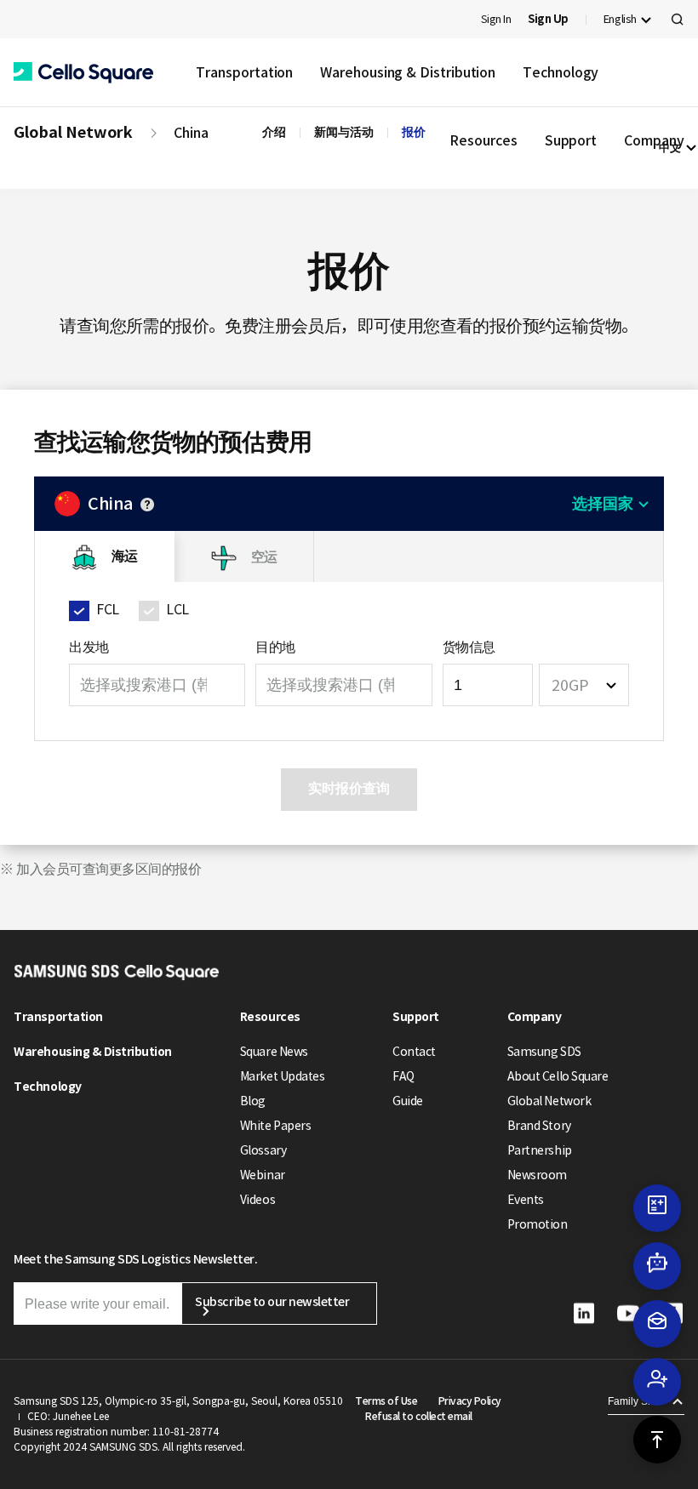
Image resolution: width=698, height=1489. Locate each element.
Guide (407, 1101)
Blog (253, 1101)
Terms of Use (386, 1401)
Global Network (73, 132)
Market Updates (282, 1076)
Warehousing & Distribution (407, 72)
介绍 (274, 132)
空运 (264, 556)
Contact (414, 1051)
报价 (414, 132)
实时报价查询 (349, 788)
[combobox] (584, 685)
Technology (560, 72)
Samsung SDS (544, 1051)
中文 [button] (670, 147)
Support (415, 1016)
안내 (147, 504)
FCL (107, 609)
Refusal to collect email (418, 1416)
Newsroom (537, 1175)
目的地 (275, 646)
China (191, 132)
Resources (270, 1016)
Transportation (244, 72)
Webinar (262, 1175)
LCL (177, 609)
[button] (83, 72)
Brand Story (539, 1125)
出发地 (89, 646)
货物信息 (469, 646)
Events (525, 1199)
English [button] (620, 19)
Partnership (539, 1150)
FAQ (403, 1076)
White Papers (275, 1125)
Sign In (496, 19)
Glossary (263, 1150)
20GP (570, 685)
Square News (274, 1051)
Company (534, 1016)
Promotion (537, 1224)
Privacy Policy (469, 1401)
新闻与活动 (344, 132)
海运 (125, 556)
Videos (257, 1199)
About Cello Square (557, 1076)
